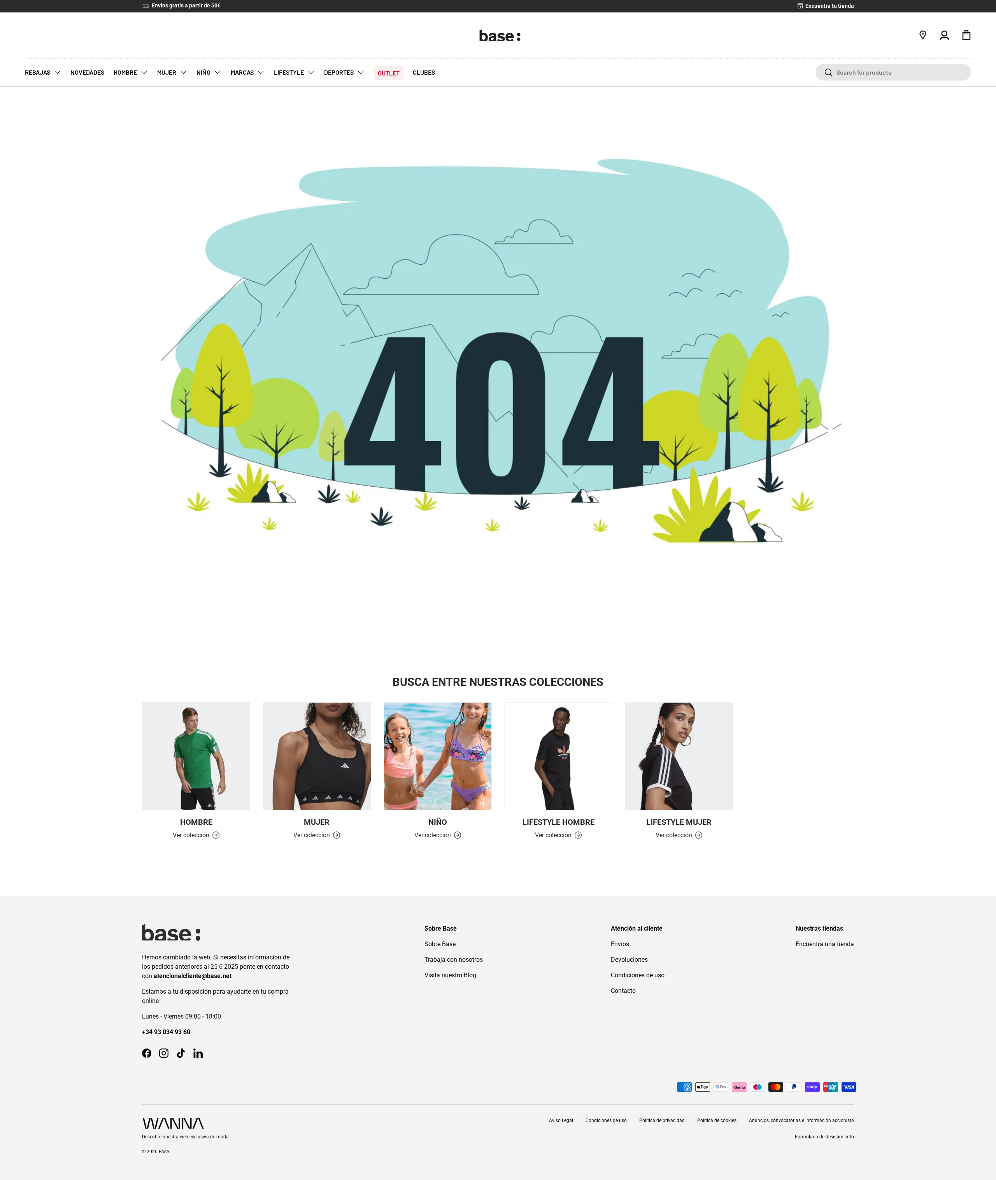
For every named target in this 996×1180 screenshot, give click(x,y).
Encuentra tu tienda (829, 6)
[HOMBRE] (196, 756)
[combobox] (893, 72)
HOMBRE (126, 72)
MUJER (167, 72)
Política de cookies (716, 1120)
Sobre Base (440, 944)
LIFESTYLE (289, 72)
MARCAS (243, 72)
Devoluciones (629, 959)
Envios (620, 944)
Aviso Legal (561, 1120)
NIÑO (204, 72)
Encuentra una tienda (825, 944)
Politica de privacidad (662, 1120)
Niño (437, 822)
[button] (966, 35)
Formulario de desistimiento (824, 1137)
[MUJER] (316, 756)
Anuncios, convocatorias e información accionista (801, 1120)
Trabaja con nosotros (453, 959)
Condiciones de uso (638, 975)
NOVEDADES (87, 72)
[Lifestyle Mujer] (679, 756)
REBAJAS (38, 72)
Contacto (623, 990)
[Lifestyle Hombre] (558, 756)
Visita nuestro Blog (450, 975)
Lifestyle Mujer (679, 822)
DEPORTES (339, 72)
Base (164, 1151)
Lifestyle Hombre (558, 822)
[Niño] (437, 756)
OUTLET (389, 73)
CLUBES (424, 72)
